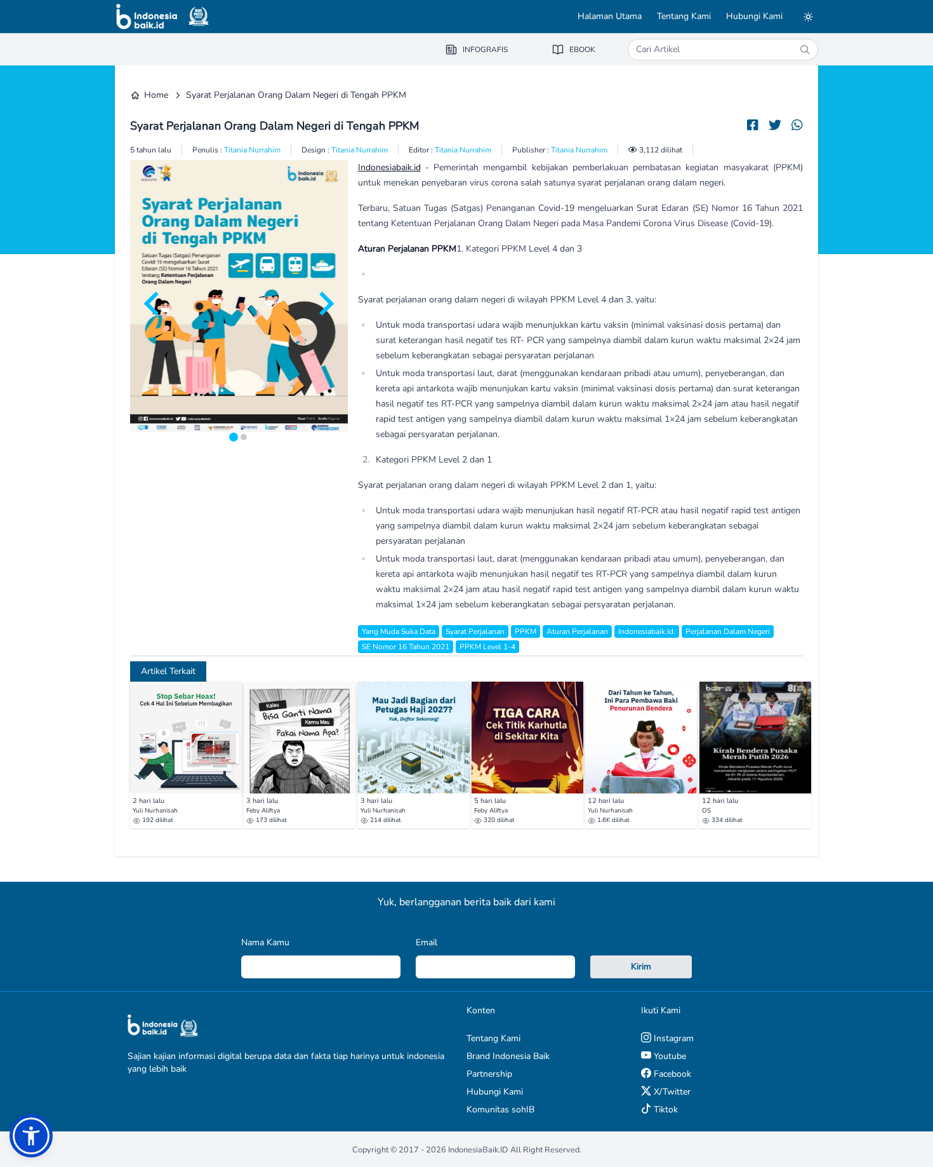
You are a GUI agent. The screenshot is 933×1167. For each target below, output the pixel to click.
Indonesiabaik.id (389, 167)
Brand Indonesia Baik (508, 1056)
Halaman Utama (610, 16)
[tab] (233, 437)
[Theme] (808, 16)
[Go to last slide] (153, 303)
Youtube (668, 1056)
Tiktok (664, 1109)
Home (156, 95)
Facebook (671, 1074)
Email (426, 942)
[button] (31, 1135)
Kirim (641, 967)
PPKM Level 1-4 (487, 647)
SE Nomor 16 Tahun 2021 (405, 647)
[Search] (805, 49)
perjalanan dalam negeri (727, 631)
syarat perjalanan (475, 631)
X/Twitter (671, 1092)
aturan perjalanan (577, 631)
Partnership (489, 1074)
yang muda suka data (398, 631)
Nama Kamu (265, 942)
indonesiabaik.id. (646, 631)
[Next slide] (325, 303)
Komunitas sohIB (500, 1109)
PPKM (525, 631)
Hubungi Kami (754, 16)
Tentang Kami (684, 16)
